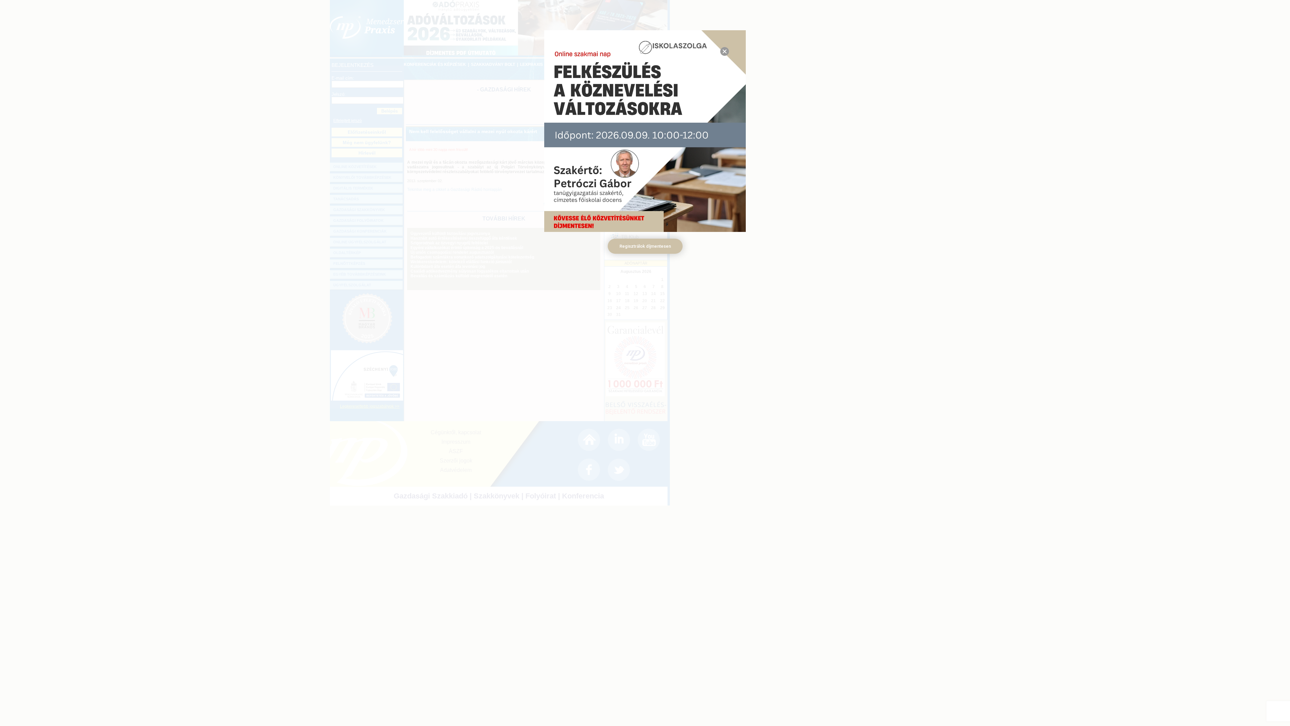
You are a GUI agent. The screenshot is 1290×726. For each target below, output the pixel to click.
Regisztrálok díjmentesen (645, 246)
